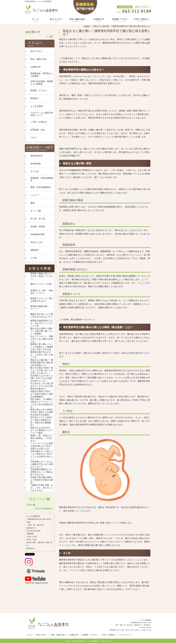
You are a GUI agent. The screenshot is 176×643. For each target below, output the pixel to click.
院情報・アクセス (119, 20)
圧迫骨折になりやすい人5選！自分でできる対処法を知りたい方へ (41, 378)
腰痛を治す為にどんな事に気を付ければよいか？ (41, 315)
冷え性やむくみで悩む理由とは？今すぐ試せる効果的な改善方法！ (41, 386)
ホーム (35, 20)
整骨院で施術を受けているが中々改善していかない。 (41, 276)
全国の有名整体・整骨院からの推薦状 (41, 82)
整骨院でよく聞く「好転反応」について (41, 291)
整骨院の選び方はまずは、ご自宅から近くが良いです (41, 354)
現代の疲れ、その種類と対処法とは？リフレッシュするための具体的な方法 (41, 403)
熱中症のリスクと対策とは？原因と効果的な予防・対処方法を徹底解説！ (41, 421)
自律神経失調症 (37, 234)
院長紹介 (34, 98)
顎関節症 (34, 250)
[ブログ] (39, 501)
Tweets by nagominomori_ (37, 583)
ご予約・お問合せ (140, 20)
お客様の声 (98, 20)
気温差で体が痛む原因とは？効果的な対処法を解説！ (41, 480)
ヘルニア (34, 195)
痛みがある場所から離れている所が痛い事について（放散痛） (41, 331)
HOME (86, 26)
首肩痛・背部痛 (37, 226)
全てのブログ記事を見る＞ (44, 508)
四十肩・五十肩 (37, 219)
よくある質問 (36, 106)
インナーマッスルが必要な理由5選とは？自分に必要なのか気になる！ (41, 446)
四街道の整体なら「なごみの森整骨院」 (87, 641)
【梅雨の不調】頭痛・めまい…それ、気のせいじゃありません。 (41, 487)
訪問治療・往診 (37, 130)
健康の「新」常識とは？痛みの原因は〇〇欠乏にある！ (41, 438)
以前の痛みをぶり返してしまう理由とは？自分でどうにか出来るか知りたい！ (41, 455)
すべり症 (34, 171)
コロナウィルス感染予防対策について (41, 114)
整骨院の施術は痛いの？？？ (39, 307)
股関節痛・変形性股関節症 (41, 179)
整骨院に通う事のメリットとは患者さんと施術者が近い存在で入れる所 (41, 346)
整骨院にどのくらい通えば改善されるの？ (41, 299)
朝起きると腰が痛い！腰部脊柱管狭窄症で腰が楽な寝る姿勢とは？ (41, 362)
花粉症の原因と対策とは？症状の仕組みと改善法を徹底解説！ (41, 394)
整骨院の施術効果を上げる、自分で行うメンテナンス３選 (41, 323)
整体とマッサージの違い (41, 284)
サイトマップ (124, 635)
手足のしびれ (36, 242)
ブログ (33, 138)
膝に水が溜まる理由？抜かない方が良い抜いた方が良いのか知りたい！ (41, 370)
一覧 (50, 37)
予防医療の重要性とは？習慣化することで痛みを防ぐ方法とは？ (41, 472)
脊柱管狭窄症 (36, 156)
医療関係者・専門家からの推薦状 (41, 74)
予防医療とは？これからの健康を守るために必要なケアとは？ (41, 464)
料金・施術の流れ (77, 20)
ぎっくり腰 (35, 211)
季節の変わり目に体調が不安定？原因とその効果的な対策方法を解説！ (41, 412)
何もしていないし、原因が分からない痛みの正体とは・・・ (41, 339)
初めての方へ (56, 20)
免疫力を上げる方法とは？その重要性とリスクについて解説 (41, 430)
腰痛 (32, 203)
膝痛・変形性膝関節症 (40, 187)
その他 (33, 258)
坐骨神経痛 (35, 164)
